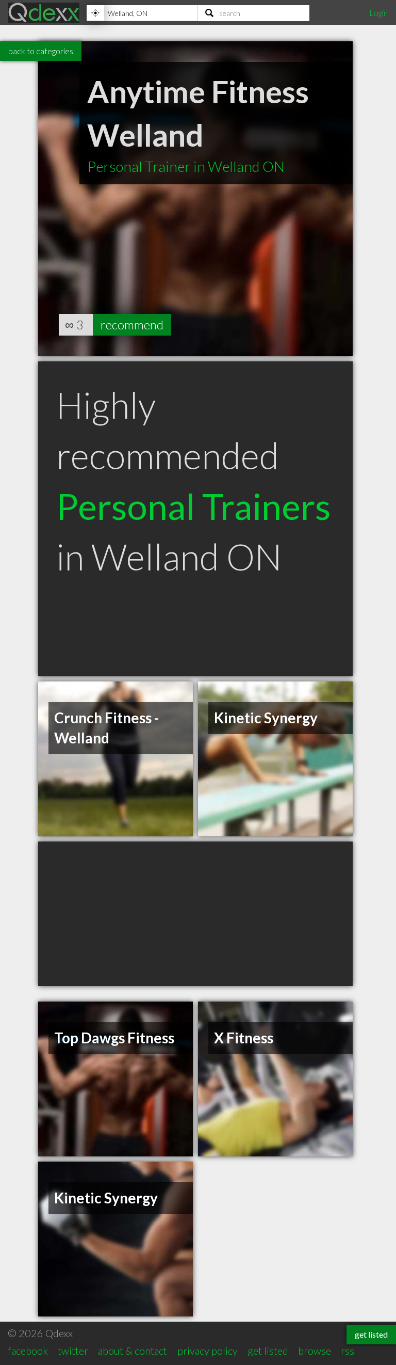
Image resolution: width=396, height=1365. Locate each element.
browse (314, 1350)
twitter (73, 1350)
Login (378, 13)
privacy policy (207, 1350)
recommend (132, 324)
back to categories (40, 51)
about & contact (132, 1350)
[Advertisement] (195, 914)
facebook (28, 1350)
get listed (268, 1350)
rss (347, 1350)
